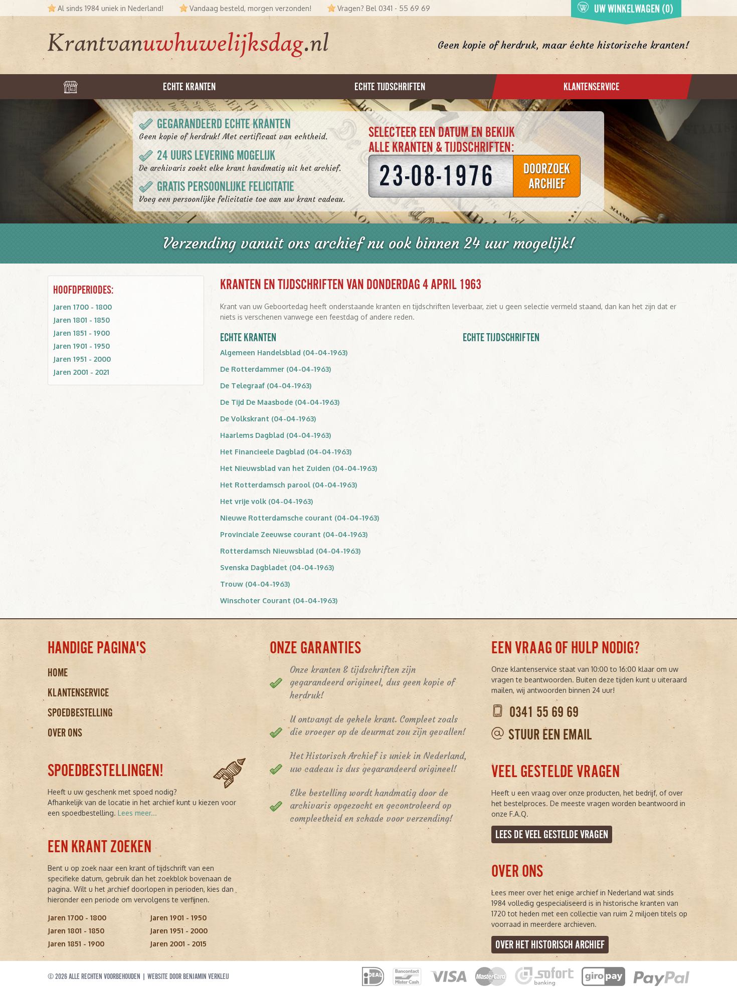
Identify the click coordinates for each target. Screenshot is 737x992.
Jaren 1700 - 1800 (82, 307)
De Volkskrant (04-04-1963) (268, 418)
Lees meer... (137, 813)
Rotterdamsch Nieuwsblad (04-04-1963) (290, 551)
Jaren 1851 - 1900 (81, 333)
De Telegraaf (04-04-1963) (265, 385)
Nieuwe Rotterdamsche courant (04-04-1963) (299, 518)
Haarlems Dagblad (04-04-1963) (275, 435)
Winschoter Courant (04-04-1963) (278, 600)
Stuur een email (550, 734)
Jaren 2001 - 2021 (81, 372)
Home (58, 672)
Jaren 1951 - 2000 (82, 359)
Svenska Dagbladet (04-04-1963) (277, 567)
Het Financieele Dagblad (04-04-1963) (285, 451)
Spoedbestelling (80, 712)
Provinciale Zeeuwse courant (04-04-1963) (293, 534)
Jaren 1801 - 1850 (81, 320)
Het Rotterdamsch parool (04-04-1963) (288, 484)
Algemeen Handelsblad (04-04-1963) (283, 352)
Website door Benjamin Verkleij (188, 976)
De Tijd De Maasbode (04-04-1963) (279, 402)
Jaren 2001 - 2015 (178, 943)
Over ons (65, 732)
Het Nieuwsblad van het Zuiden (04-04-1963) (298, 468)
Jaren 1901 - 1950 (81, 346)
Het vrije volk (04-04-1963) (266, 501)
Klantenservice (78, 692)
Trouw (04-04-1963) (255, 584)
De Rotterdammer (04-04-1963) (275, 369)
